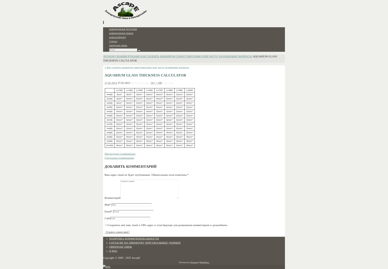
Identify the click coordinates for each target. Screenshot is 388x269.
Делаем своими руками (121, 56)
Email (108, 211)
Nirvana (194, 262)
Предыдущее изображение (120, 153)
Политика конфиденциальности (134, 238)
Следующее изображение (119, 158)
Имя (108, 204)
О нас (113, 250)
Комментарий (112, 197)
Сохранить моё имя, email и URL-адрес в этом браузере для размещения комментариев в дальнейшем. (168, 225)
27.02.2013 (111, 82)
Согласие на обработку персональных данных (145, 242)
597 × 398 (156, 82)
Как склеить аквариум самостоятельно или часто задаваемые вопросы (196, 56)
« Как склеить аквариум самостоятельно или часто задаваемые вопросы (147, 67)
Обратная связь (120, 246)
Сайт (107, 218)
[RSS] (106, 266)
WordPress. (204, 262)
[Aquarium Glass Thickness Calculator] (150, 147)
